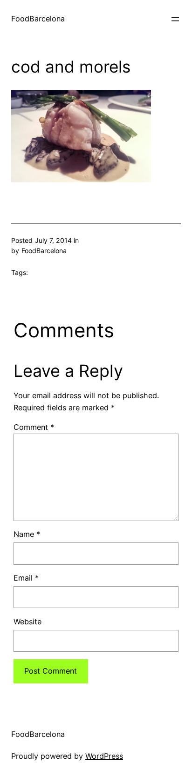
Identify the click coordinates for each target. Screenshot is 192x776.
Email (26, 577)
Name (27, 534)
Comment (34, 427)
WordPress (104, 756)
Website (27, 621)
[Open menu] (175, 19)
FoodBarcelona (38, 18)
